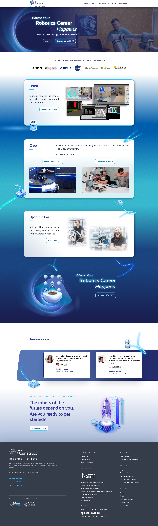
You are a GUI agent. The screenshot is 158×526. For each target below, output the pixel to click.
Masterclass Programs (52, 161)
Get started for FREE (65, 41)
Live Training (102, 3)
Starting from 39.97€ (49, 109)
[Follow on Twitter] (10, 485)
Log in (47, 41)
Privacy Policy (124, 502)
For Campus (112, 3)
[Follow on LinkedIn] (17, 485)
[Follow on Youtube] (21, 485)
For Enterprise (123, 3)
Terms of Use (124, 505)
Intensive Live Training (105, 161)
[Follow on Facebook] (14, 485)
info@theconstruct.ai (15, 478)
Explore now (52, 240)
